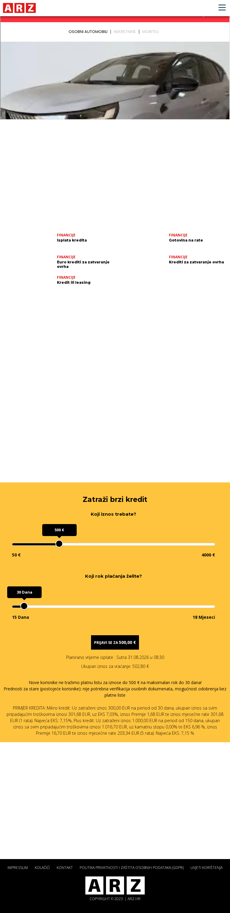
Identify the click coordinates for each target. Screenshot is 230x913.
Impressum (17, 867)
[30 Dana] (24, 606)
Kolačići (42, 867)
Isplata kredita (72, 240)
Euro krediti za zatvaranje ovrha (83, 264)
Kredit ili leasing (73, 282)
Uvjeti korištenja (206, 867)
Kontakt (65, 867)
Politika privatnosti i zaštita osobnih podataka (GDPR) (132, 867)
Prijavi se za (115, 642)
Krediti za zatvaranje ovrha (196, 262)
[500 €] (59, 543)
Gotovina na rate (186, 240)
